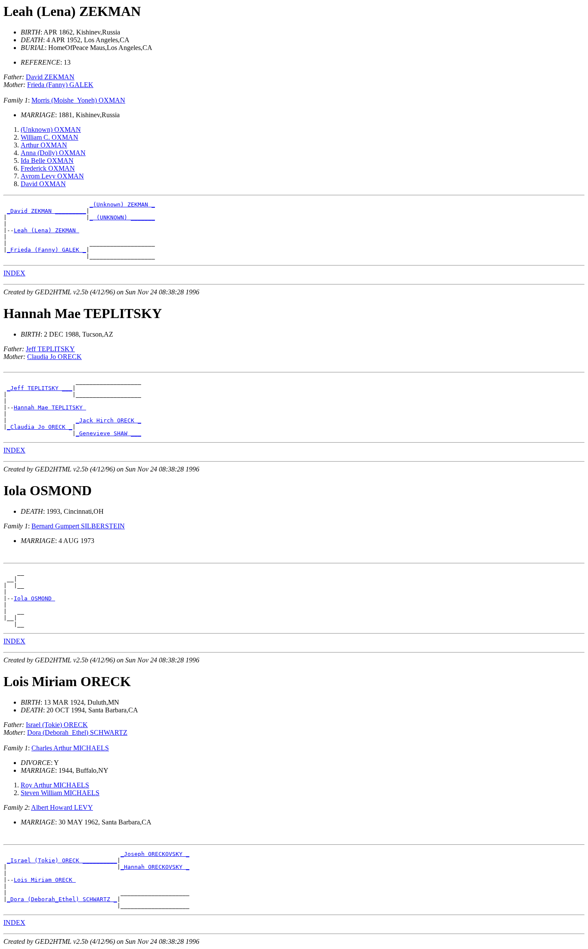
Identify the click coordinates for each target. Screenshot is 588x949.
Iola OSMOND (34, 598)
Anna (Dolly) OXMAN (53, 152)
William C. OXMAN (49, 137)
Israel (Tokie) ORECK (57, 724)
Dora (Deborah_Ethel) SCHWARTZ (77, 732)
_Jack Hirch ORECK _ (108, 420)
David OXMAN (43, 183)
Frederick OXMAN (48, 168)
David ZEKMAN (50, 77)
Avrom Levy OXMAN (52, 176)
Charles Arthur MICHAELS (70, 748)
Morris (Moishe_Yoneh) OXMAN (78, 100)
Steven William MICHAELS (60, 792)
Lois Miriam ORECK (45, 880)
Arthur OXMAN (44, 145)
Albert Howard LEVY (62, 807)
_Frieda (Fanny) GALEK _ (46, 250)
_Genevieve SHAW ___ (108, 433)
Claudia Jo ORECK (54, 356)
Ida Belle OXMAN (47, 160)
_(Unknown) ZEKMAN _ (122, 204)
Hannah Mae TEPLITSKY (50, 407)
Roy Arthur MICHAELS (55, 785)
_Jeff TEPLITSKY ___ (39, 388)
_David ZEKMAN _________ (46, 211)
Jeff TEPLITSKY (50, 349)
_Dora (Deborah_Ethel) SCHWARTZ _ (62, 899)
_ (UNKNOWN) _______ (122, 217)
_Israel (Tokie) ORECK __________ (62, 860)
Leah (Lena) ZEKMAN (46, 230)
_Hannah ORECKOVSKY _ (155, 867)
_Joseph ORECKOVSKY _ (155, 854)
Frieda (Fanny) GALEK (60, 84)
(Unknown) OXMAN (51, 129)
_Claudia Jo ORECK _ (39, 427)
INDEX (14, 273)
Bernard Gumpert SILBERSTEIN (78, 526)
